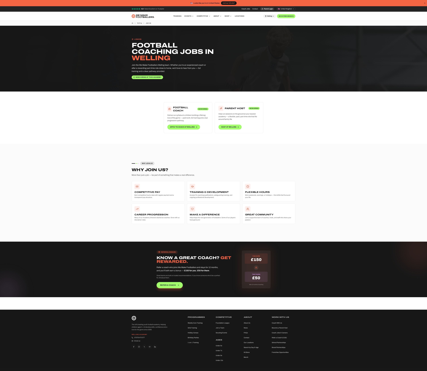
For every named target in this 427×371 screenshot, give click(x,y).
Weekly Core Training (195, 323)
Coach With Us (277, 323)
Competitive (202, 16)
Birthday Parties (193, 337)
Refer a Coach (168, 285)
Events (187, 16)
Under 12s (219, 360)
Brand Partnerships (278, 347)
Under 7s (219, 350)
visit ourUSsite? (229, 3)
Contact (255, 9)
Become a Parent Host (279, 328)
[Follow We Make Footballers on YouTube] (150, 347)
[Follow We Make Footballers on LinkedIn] (155, 347)
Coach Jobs (246, 9)
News (246, 328)
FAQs (246, 333)
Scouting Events (221, 333)
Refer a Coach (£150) (279, 337)
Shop (227, 16)
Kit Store (247, 352)
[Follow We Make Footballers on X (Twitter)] (144, 347)
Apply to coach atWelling (182, 127)
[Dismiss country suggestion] (424, 3)
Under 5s (219, 346)
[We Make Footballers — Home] (143, 16)
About (216, 16)
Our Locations (249, 342)
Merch (246, 357)
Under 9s (219, 355)
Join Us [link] (148, 23)
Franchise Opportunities (280, 352)
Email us (137, 341)
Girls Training (192, 328)
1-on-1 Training (193, 342)
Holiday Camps (193, 333)
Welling (139, 23)
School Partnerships (279, 342)
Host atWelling (228, 127)
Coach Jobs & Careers (280, 333)
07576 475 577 (139, 337)
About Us (247, 323)
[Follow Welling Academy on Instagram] (139, 347)
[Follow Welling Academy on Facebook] (134, 347)
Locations (239, 16)
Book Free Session (286, 16)
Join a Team (220, 328)
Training (177, 16)
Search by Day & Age (251, 347)
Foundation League (222, 323)
